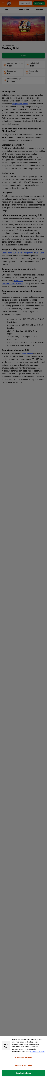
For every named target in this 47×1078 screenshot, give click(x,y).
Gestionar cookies (23, 1057)
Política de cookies (37, 1052)
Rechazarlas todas (23, 1065)
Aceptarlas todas (23, 1073)
